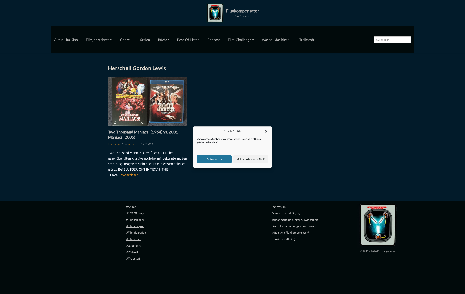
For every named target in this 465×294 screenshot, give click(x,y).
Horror (116, 143)
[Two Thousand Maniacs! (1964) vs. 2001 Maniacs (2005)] (147, 101)
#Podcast (132, 252)
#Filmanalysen (135, 226)
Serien (145, 40)
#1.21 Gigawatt (135, 213)
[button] (266, 131)
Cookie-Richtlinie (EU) (286, 239)
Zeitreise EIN (214, 159)
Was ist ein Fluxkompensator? (290, 232)
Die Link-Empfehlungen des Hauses (294, 226)
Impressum (279, 206)
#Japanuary (133, 245)
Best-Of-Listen (188, 40)
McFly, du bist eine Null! (250, 159)
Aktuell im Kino (66, 40)
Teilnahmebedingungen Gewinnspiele (295, 219)
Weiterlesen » (130, 175)
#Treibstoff (133, 258)
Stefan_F (132, 143)
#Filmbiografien (136, 232)
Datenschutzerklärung (286, 213)
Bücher (163, 40)
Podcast (213, 40)
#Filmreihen (133, 239)
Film (110, 143)
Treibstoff (306, 40)
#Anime (131, 206)
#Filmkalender (135, 219)
